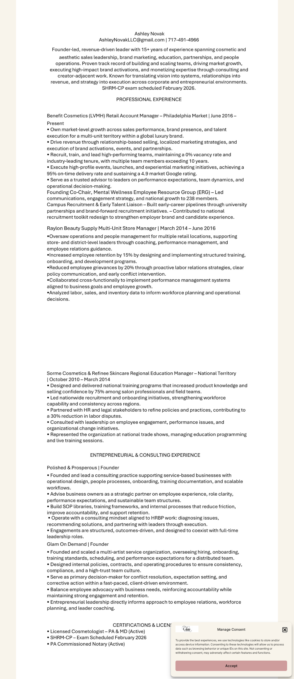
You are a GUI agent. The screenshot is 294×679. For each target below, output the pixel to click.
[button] (285, 629)
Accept (231, 666)
